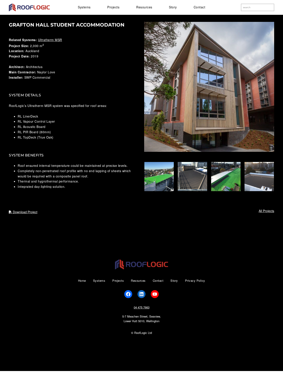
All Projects (266, 211)
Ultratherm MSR (50, 40)
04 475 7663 (141, 307)
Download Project (24, 212)
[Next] (265, 176)
